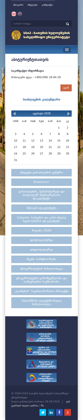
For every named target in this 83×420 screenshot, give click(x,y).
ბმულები (32, 5)
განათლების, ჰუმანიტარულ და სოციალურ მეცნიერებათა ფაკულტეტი (42, 195)
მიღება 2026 (41, 230)
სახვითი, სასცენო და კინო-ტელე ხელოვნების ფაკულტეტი (41, 219)
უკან (66, 87)
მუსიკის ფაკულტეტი (42, 208)
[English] (19, 14)
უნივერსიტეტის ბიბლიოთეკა (41, 268)
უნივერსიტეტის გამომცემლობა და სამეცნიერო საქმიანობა (41, 280)
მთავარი (18, 5)
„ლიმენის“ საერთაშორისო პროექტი (41, 291)
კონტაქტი (47, 5)
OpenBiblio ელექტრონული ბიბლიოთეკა (41, 302)
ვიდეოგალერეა (41, 249)
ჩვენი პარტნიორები (41, 259)
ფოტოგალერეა (41, 240)
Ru (42, 406)
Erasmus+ (41, 182)
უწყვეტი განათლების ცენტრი (41, 172)
